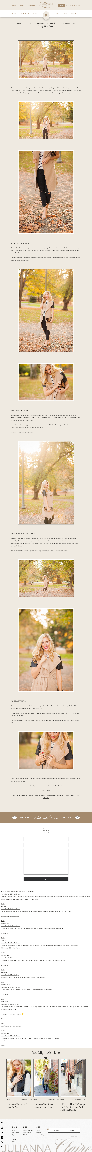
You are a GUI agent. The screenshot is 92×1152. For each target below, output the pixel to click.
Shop (25, 1127)
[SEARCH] (79, 5)
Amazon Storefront (28, 1130)
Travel (14, 1139)
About (14, 5)
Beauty (14, 1141)
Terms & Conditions (41, 1137)
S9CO (72, 1136)
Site (38, 1127)
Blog (14, 1127)
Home (14, 1130)
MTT (76, 1136)
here (62, 795)
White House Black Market (24, 795)
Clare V (46, 798)
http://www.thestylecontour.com (11, 1026)
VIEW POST (19, 1078)
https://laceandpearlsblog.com (10, 916)
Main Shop (26, 1135)
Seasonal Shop (27, 1133)
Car (13, 1137)
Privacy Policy (40, 1135)
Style (13, 1135)
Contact (22, 5)
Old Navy (42, 795)
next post (67, 817)
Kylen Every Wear (14, 948)
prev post (24, 817)
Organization (15, 1133)
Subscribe (31, 5)
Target (72, 795)
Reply (2, 904)
